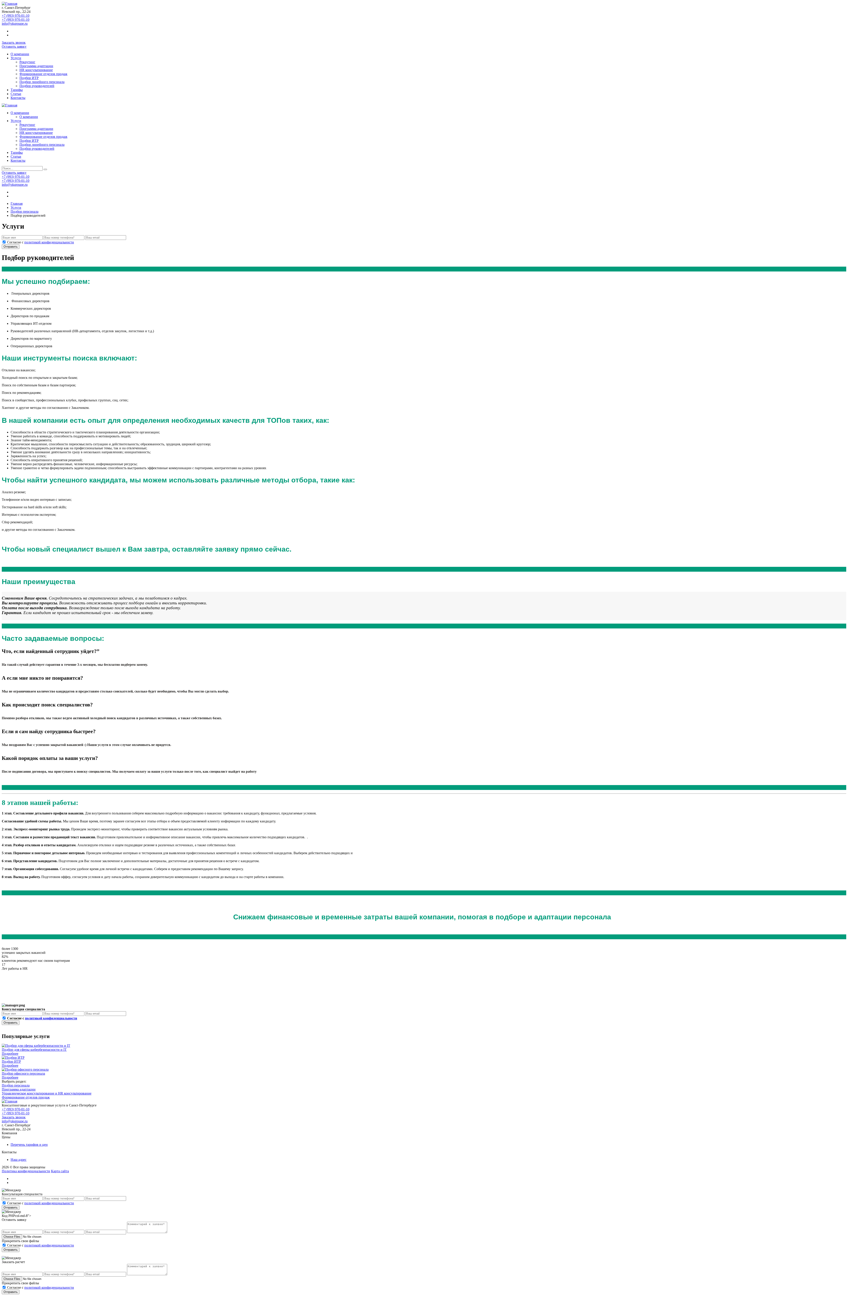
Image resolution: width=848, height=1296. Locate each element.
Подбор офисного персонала (23, 1073)
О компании (20, 54)
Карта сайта (60, 1171)
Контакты (18, 98)
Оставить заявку (14, 46)
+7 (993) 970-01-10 (15, 15)
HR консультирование (36, 70)
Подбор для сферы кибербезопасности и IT (34, 1049)
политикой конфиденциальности (49, 242)
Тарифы (17, 90)
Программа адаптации (36, 66)
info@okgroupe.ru (15, 23)
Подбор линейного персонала (41, 82)
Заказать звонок (14, 42)
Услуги (16, 58)
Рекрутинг (27, 62)
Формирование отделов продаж (43, 74)
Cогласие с (40, 242)
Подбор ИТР (29, 78)
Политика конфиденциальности (26, 1171)
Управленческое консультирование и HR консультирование (46, 1093)
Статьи (16, 94)
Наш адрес (18, 1159)
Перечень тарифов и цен (29, 1144)
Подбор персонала (16, 1085)
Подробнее (10, 1053)
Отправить (11, 246)
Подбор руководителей (36, 86)
